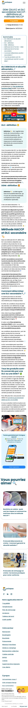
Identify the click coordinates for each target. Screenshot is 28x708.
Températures (7, 607)
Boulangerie (6, 635)
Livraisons (5, 613)
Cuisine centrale (8, 654)
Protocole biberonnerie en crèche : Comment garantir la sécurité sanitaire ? (14, 543)
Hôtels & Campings (9, 648)
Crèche (4, 661)
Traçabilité (6, 603)
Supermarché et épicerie (11, 664)
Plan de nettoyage (8, 610)
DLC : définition (9, 43)
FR (18, 2)
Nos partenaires (8, 686)
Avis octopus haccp (9, 682)
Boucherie (5, 638)
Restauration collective (10, 651)
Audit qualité (6, 619)
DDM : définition (9, 45)
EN (20, 2)
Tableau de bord (8, 616)
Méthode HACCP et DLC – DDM (13, 47)
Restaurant (6, 632)
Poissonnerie (6, 641)
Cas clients (6, 667)
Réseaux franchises (9, 645)
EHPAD (4, 657)
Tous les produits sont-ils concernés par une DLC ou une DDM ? (13, 59)
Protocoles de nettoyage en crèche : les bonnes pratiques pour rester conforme (14, 573)
